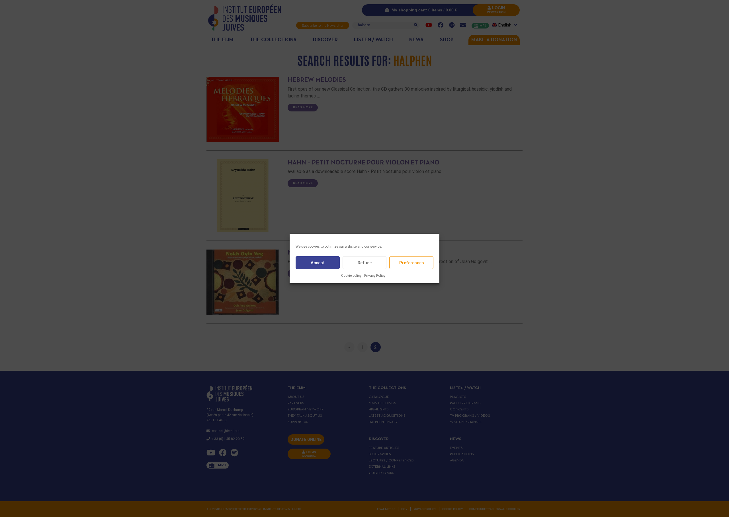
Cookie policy (351, 276)
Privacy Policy (374, 276)
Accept (318, 262)
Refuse (365, 262)
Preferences (411, 262)
